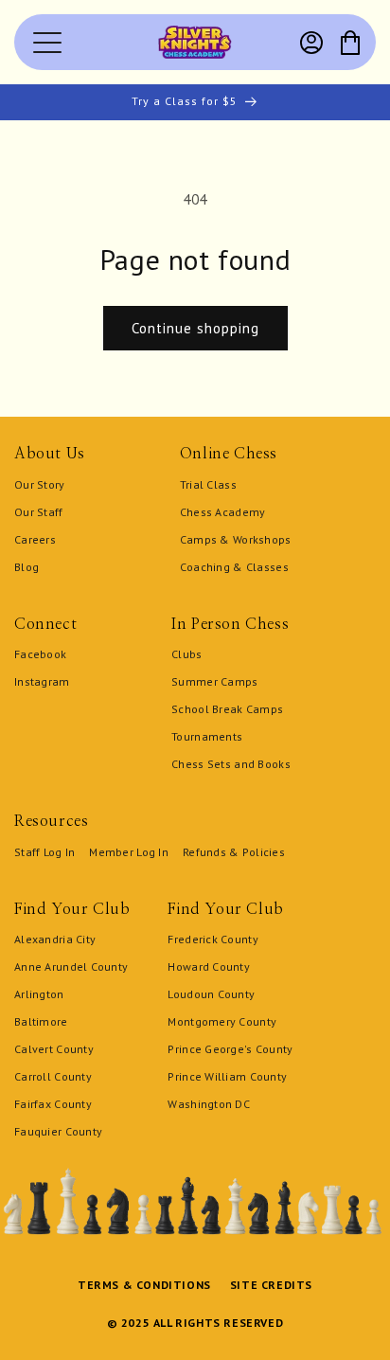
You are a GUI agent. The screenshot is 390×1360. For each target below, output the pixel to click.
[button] (350, 42)
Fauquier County (58, 1131)
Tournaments (206, 736)
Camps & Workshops (236, 539)
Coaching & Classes (234, 567)
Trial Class (208, 484)
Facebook (40, 654)
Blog (26, 567)
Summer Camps (214, 681)
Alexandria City (55, 939)
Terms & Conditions (144, 1285)
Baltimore (41, 1021)
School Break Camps (227, 709)
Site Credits (271, 1285)
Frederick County (212, 939)
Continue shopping (195, 328)
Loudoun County (211, 994)
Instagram (42, 681)
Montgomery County (222, 1021)
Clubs (186, 654)
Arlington (39, 994)
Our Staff (38, 512)
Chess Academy (223, 512)
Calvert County (54, 1049)
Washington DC (209, 1104)
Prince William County (227, 1076)
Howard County (209, 966)
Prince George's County (230, 1049)
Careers (35, 539)
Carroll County (53, 1076)
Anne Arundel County (71, 966)
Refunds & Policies (234, 852)
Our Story (39, 484)
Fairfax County (53, 1104)
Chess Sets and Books (231, 764)
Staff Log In (44, 852)
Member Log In (128, 852)
